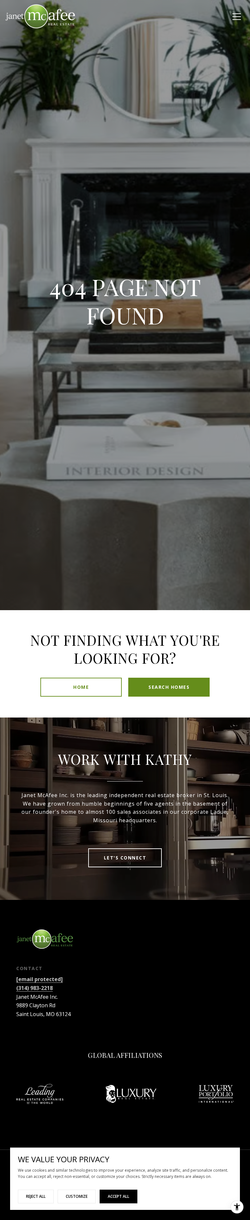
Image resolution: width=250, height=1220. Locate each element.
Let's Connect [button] (125, 858)
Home (81, 687)
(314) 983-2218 (34, 988)
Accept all (118, 1196)
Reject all (36, 1196)
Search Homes (168, 687)
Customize (77, 1196)
